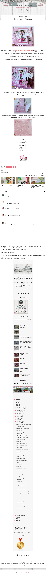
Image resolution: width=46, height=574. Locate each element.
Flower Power (19, 430)
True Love (18, 462)
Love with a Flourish (20, 499)
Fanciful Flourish (23, 142)
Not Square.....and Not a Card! (22, 449)
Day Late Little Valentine (21, 468)
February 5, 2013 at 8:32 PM (15, 215)
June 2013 (19, 416)
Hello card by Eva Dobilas (6, 185)
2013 (17, 405)
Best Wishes (18, 487)
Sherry (8, 208)
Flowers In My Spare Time (21, 445)
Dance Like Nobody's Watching (22, 491)
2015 (17, 402)
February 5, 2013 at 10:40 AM (14, 195)
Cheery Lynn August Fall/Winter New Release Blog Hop (26, 370)
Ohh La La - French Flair (21, 439)
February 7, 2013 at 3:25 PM (14, 223)
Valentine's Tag (19, 481)
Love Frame (18, 470)
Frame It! (18, 472)
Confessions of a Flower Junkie (22, 514)
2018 (17, 398)
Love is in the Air (19, 495)
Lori (8, 223)
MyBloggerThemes (29, 572)
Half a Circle (18, 453)
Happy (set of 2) (23, 147)
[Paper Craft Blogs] (20, 544)
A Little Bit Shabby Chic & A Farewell (23, 424)
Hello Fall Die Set (18, 530)
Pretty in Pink (19, 508)
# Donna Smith (26, 16)
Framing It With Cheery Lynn (22, 476)
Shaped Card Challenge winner (22, 437)
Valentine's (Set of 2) (23, 148)
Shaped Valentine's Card (21, 504)
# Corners (21, 16)
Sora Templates (20, 572)
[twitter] (18, 293)
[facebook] (17, 555)
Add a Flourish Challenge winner (22, 483)
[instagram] (25, 293)
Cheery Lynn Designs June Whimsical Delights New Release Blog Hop (37, 186)
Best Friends (18, 466)
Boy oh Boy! (18, 441)
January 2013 (20, 515)
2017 (17, 399)
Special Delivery (19, 474)
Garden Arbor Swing (20, 489)
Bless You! (22, 358)
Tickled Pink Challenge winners (22, 506)
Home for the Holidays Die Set (21, 531)
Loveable (22, 331)
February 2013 (20, 422)
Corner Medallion (19, 497)
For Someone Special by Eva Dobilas (21, 186)
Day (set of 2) (23, 150)
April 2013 (19, 419)
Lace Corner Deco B (23, 145)
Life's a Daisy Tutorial (24, 363)
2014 (17, 404)
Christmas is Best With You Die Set (22, 532)
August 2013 (20, 413)
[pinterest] (28, 293)
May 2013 (19, 418)
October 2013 (20, 410)
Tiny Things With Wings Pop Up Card (23, 493)
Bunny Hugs (18, 451)
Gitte (8, 195)
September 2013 (21, 412)
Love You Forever (19, 464)
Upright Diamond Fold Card (21, 443)
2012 (17, 517)
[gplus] (21, 293)
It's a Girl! (18, 512)
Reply (8, 198)
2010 (17, 520)
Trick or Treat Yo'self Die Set (20, 527)
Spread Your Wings (20, 426)
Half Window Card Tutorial (21, 435)
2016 (17, 401)
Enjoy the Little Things (20, 458)
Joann (8, 215)
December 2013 (20, 407)
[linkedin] (23, 293)
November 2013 (20, 408)
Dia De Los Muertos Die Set (20, 528)
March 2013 (19, 421)
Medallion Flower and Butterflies (22, 428)
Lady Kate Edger (23, 141)
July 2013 (19, 415)
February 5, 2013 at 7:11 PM (15, 208)
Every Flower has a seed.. (21, 485)
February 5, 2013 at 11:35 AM (13, 201)
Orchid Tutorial (19, 510)
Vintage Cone (19, 447)
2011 (17, 518)
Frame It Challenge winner (21, 460)
